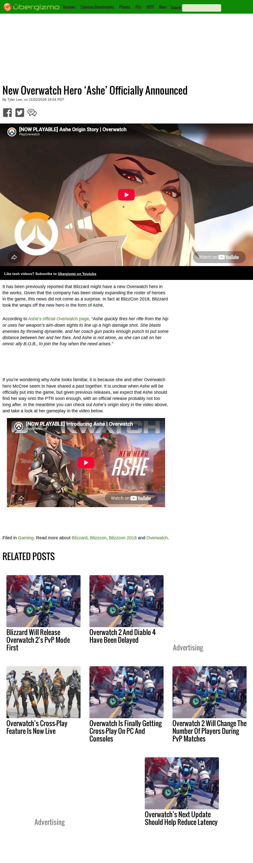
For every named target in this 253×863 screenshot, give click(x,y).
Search (175, 7)
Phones (124, 7)
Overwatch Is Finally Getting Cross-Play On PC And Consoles (125, 730)
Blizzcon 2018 (123, 537)
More (163, 7)
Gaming (26, 537)
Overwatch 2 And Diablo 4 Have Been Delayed (122, 636)
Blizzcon (98, 537)
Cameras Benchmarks (97, 7)
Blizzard (79, 537)
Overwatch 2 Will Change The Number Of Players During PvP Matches (209, 730)
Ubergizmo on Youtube (77, 274)
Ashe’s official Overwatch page (58, 318)
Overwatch (157, 537)
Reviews (69, 7)
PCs (138, 7)
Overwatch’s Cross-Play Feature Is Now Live (36, 727)
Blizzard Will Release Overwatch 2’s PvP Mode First (38, 639)
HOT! (150, 7)
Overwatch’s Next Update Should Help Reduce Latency (181, 818)
